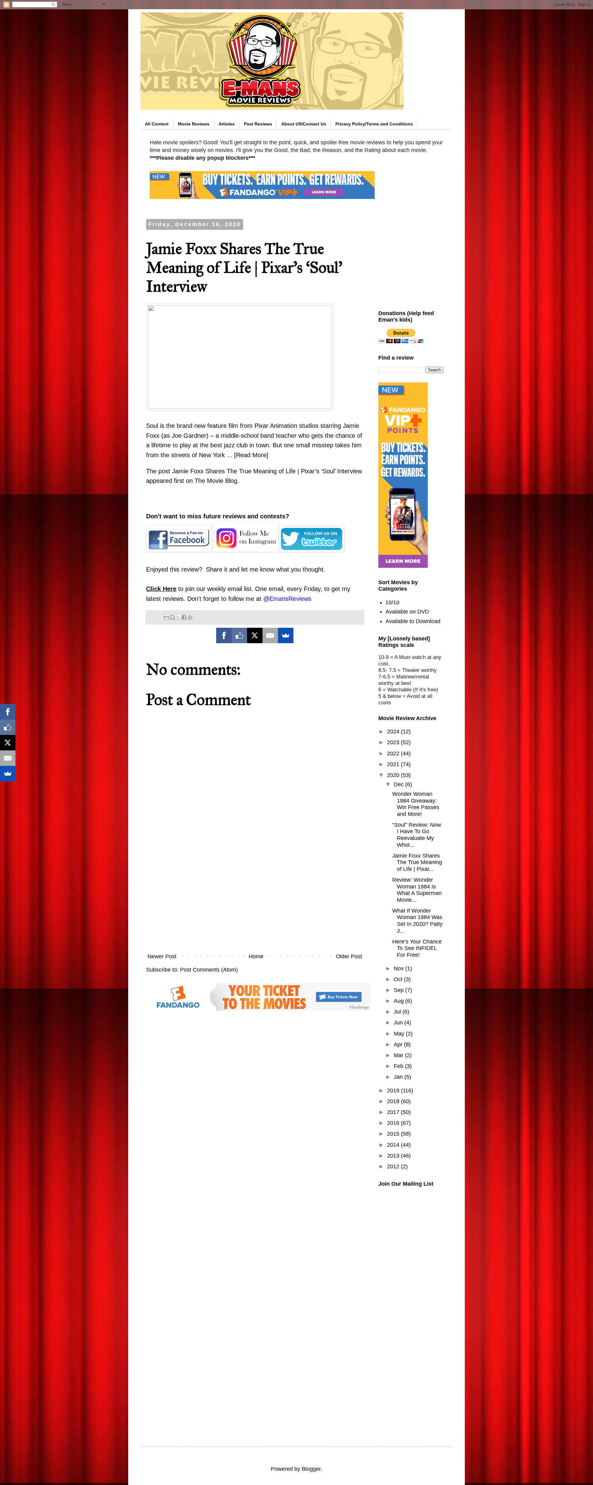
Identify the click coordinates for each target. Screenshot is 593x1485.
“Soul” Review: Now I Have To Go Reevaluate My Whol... (416, 835)
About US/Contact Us (303, 123)
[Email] (270, 635)
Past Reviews (258, 123)
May (400, 1034)
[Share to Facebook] (184, 617)
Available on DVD (407, 612)
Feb (399, 1066)
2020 (394, 775)
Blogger (311, 1469)
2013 (394, 1156)
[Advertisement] (255, 898)
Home (256, 956)
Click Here (161, 588)
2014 (394, 1145)
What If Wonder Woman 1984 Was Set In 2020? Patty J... (417, 921)
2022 (394, 753)
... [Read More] (247, 455)
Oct (399, 979)
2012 (394, 1166)
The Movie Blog (216, 480)
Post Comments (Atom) (209, 970)
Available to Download (412, 621)
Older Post (349, 956)
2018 (394, 1101)
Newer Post (162, 956)
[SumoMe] (285, 635)
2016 (394, 1123)
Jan (399, 1077)
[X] (255, 635)
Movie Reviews (193, 123)
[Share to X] (178, 617)
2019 (394, 1090)
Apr (399, 1044)
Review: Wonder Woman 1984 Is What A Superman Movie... (417, 890)
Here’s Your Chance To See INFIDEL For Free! (417, 948)
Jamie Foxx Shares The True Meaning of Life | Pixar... (417, 862)
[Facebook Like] (239, 635)
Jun (399, 1022)
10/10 (392, 602)
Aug (399, 1001)
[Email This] (166, 617)
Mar (399, 1055)
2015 (394, 1134)
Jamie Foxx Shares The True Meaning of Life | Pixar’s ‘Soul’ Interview (267, 471)
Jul (398, 1012)
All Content (157, 123)
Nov (399, 968)
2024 (394, 731)
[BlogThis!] (172, 617)
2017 (394, 1112)
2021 (394, 764)
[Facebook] (224, 635)
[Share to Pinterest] (190, 617)
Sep (399, 990)
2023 (394, 742)
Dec (399, 784)
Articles (227, 123)
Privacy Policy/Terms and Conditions (374, 123)
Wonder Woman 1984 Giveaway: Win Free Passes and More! (415, 804)
